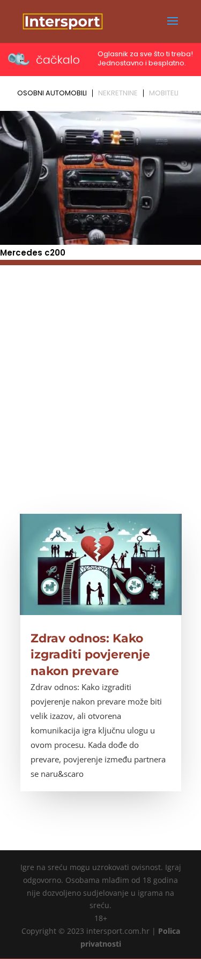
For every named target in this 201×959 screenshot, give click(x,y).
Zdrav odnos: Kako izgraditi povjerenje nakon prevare (90, 655)
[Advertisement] (100, 365)
